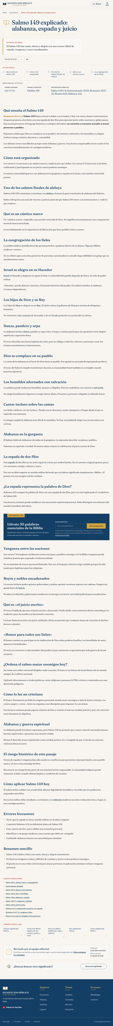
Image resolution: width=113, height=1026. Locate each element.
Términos (37, 1022)
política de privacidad (62, 535)
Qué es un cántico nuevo (78, 73)
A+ (27, 59)
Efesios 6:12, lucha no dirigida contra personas (23, 916)
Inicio (5, 12)
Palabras (43, 999)
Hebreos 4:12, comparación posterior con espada (24, 908)
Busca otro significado (93, 966)
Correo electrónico (61, 522)
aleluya (50, 193)
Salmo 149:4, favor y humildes (17, 894)
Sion (18, 305)
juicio (22, 588)
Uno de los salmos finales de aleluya (58, 74)
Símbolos (68, 995)
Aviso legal (6, 1022)
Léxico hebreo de (14, 886)
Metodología (95, 995)
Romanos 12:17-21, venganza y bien (19, 912)
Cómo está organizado (34, 73)
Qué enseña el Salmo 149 (12, 73)
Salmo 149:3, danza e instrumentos (19, 890)
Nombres (43, 1004)
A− (22, 59)
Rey (38, 305)
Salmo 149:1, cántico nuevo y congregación (22, 882)
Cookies (27, 1022)
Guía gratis (69, 1009)
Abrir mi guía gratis (96, 526)
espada (11, 462)
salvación (98, 387)
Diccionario (14, 12)
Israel (6, 275)
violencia (57, 799)
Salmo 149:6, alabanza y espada (17, 897)
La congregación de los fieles (101, 73)
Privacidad (17, 1022)
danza (26, 331)
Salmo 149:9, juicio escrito (15, 905)
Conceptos (69, 999)
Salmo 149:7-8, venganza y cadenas (19, 901)
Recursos (68, 1004)
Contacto (94, 999)
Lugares (43, 1009)
